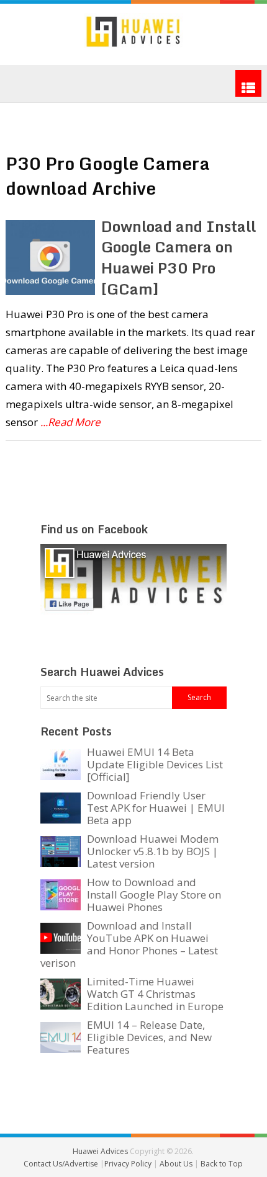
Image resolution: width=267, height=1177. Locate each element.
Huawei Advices (100, 1151)
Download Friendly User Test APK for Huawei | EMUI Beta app (156, 807)
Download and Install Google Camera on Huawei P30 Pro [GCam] (178, 257)
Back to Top (222, 1163)
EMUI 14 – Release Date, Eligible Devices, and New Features (149, 1037)
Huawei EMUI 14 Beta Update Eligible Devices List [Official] (155, 764)
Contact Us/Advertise (62, 1163)
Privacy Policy (128, 1163)
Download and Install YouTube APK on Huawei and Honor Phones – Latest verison (129, 944)
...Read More (70, 422)
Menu (248, 83)
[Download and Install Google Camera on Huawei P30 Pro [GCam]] (51, 257)
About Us (177, 1163)
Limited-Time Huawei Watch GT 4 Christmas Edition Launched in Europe (155, 993)
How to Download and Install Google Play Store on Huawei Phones (154, 894)
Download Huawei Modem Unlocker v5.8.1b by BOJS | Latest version (153, 851)
